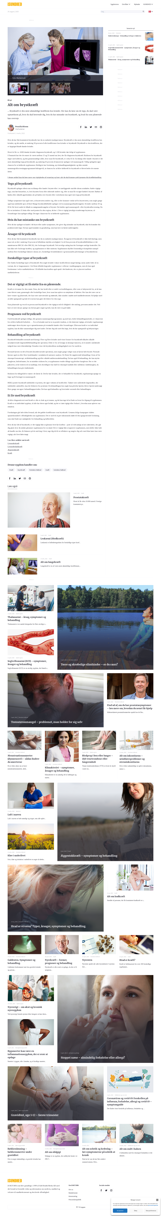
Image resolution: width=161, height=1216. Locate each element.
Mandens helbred (23, 717)
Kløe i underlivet (16, 855)
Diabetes (118, 33)
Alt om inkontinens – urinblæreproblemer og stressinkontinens (132, 758)
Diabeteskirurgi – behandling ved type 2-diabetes (124, 36)
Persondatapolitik (75, 1200)
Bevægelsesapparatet (21, 1048)
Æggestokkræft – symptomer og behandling (89, 855)
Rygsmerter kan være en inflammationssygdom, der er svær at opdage (28, 1054)
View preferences (151, 1211)
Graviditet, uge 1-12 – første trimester (35, 1115)
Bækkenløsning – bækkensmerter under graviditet (20, 1152)
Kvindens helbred (35, 470)
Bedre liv (18, 811)
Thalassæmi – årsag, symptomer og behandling (124, 59)
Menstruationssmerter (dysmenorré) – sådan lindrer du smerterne (23, 758)
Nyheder (137, 4)
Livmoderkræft (13, 443)
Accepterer (120, 1211)
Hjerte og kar (120, 45)
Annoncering (73, 1196)
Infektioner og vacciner (121, 1095)
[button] (157, 1200)
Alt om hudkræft (116, 896)
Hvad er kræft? (127, 960)
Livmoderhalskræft (15, 446)
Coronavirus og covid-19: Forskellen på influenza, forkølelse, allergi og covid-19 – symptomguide (129, 1101)
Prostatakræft (81, 497)
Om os (71, 1189)
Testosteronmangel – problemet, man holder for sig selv (46, 722)
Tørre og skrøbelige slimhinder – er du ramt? (89, 664)
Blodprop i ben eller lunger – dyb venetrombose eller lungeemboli (97, 758)
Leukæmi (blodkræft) (52, 538)
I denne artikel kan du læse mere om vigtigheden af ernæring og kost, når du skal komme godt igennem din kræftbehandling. (55, 177)
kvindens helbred (59, 470)
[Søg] (143, 11)
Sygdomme (115, 4)
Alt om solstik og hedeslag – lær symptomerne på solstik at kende (98, 1152)
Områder (125, 4)
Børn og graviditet (23, 1110)
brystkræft (21, 470)
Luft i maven (14, 814)
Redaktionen (73, 1193)
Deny (135, 1211)
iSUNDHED (147, 4)
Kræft (10, 453)
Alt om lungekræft (51, 562)
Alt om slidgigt (53, 1152)
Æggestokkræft (13, 450)
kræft (47, 470)
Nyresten (87, 960)
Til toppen (81, 1207)
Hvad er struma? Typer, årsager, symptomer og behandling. (48, 926)
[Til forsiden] (32, 4)
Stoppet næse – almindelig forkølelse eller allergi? (93, 1057)
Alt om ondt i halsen (130, 1149)
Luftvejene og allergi (74, 1053)
